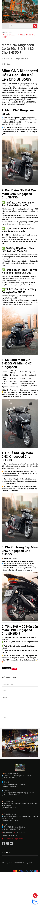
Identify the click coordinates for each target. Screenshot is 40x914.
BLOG (12, 33)
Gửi (5, 717)
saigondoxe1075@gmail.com (13, 839)
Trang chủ (5, 33)
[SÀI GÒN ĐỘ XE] (20, 767)
